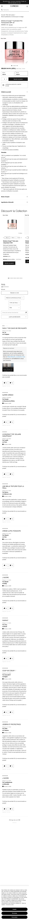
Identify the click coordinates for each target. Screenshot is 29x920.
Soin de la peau (10, 14)
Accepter (14, 909)
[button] (8, 367)
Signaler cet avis (6, 386)
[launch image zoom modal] (26, 62)
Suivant (15, 822)
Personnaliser (14, 917)
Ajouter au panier (18, 79)
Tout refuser (14, 913)
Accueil (3, 14)
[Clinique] (14, 6)
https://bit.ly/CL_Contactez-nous (16, 356)
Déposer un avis (14, 292)
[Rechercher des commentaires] (26, 312)
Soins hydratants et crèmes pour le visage (12, 16)
